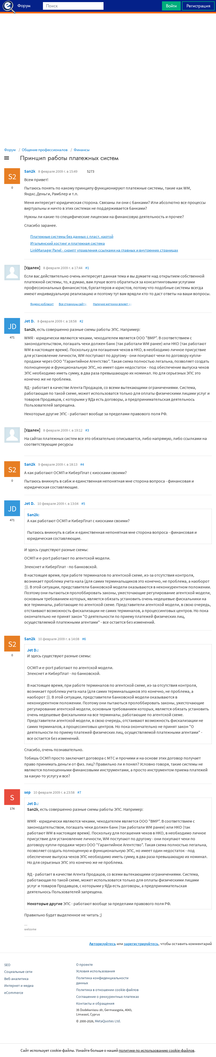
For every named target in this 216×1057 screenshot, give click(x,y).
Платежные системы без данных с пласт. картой (71, 236)
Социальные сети (18, 971)
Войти (171, 6)
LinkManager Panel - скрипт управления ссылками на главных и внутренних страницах (104, 250)
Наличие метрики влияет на (112, 304)
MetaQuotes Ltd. (108, 1021)
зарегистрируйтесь (141, 943)
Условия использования (95, 971)
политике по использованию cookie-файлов (156, 1050)
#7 (79, 792)
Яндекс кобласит (42, 304)
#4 (82, 464)
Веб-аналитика (16, 978)
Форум (10, 149)
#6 (84, 639)
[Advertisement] (108, 26)
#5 (83, 503)
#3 (87, 430)
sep (27, 792)
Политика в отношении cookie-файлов (107, 989)
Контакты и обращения (95, 1003)
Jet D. (29, 321)
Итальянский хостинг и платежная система (67, 243)
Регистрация (198, 6)
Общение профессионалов (45, 149)
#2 (81, 321)
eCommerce (13, 992)
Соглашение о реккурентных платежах (107, 996)
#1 (87, 267)
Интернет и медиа (18, 985)
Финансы (82, 149)
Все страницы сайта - (73, 304)
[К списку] (15, 159)
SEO (7, 964)
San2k (29, 171)
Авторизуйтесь (102, 943)
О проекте (84, 964)
